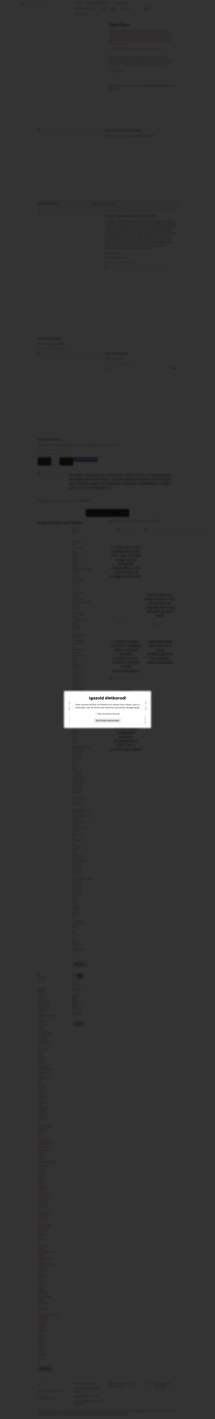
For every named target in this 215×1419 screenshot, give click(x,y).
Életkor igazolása (107, 720)
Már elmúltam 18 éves (109, 714)
